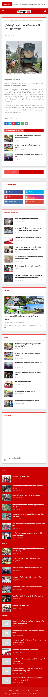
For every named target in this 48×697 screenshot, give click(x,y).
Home (11, 690)
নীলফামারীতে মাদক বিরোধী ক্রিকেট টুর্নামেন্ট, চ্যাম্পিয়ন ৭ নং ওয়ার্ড (28, 155)
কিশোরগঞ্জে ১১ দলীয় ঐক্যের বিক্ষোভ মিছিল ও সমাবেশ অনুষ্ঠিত (27, 577)
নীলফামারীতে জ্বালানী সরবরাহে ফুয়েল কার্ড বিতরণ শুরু (27, 401)
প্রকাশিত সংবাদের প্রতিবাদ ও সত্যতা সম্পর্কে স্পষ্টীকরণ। (28, 238)
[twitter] (34, 192)
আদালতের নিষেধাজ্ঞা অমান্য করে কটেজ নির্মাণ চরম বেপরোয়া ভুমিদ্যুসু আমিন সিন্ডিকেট (28, 515)
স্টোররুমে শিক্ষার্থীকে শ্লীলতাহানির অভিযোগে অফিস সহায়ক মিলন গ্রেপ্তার (28, 487)
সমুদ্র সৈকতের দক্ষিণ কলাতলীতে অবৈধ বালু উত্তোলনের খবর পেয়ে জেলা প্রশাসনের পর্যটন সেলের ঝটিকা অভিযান (28, 276)
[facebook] (13, 192)
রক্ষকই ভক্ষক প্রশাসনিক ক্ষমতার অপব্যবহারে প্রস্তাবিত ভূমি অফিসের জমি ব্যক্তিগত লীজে (28, 506)
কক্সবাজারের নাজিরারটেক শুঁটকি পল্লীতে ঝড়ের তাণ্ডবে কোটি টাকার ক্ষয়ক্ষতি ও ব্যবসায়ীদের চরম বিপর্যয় (27, 679)
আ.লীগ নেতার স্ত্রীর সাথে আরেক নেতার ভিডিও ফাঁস (26, 219)
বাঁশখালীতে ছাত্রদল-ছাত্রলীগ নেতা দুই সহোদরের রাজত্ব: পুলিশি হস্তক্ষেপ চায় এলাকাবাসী (27, 534)
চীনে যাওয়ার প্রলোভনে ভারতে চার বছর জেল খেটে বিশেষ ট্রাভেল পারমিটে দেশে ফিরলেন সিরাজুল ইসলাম (27, 669)
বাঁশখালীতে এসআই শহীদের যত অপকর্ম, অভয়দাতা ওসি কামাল (29, 266)
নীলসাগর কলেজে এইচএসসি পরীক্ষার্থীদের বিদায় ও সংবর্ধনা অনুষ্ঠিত (27, 587)
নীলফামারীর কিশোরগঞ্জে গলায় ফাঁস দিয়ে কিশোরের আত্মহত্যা (26, 495)
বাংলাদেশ (16, 118)
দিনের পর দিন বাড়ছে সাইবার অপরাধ (23, 382)
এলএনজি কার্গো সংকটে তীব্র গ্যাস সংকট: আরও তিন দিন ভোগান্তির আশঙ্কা (28, 632)
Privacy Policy (35, 690)
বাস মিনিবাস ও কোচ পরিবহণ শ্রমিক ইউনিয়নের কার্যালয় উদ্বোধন (27, 146)
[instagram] (34, 197)
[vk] (13, 202)
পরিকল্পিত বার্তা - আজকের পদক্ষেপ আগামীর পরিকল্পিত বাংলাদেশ (29, 694)
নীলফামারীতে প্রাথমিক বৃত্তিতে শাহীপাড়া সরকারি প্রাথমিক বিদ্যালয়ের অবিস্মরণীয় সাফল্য (28, 137)
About (17, 690)
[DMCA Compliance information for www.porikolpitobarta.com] (5, 460)
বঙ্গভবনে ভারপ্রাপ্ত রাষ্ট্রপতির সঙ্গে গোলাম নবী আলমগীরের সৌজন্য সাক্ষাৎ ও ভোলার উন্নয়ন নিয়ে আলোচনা (28, 248)
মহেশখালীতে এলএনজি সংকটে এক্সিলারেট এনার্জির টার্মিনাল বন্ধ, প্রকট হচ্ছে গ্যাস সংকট (29, 660)
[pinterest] (13, 197)
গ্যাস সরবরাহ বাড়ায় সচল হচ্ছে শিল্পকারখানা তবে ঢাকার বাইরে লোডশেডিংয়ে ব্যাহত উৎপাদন (29, 257)
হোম (5, 21)
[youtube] (34, 202)
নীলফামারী (11, 118)
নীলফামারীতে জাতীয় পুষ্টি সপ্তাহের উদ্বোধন (25, 391)
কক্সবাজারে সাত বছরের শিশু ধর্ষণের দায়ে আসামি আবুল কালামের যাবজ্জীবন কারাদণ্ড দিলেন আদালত (29, 641)
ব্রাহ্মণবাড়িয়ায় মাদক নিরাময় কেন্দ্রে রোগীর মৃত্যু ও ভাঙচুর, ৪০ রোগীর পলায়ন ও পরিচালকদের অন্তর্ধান (28, 622)
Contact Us (25, 690)
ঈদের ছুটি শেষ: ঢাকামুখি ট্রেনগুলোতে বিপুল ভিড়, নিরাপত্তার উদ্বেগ (28, 373)
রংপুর (9, 21)
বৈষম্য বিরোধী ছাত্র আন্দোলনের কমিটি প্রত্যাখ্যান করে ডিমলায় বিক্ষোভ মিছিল (29, 525)
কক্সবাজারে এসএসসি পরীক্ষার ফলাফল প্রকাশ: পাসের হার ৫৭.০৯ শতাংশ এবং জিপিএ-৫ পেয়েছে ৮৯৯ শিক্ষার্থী (28, 229)
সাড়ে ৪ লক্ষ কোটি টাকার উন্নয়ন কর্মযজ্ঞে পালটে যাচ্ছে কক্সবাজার (21, 317)
